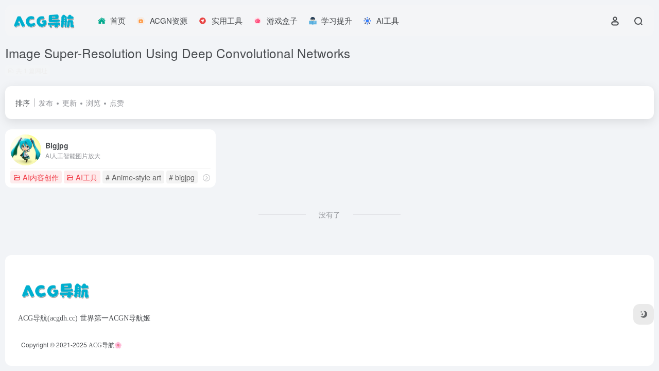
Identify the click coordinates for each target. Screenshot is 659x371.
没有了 (329, 214)
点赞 (117, 102)
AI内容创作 (41, 177)
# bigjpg (182, 177)
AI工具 (86, 177)
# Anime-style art (133, 177)
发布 (46, 102)
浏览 (93, 102)
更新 (69, 102)
